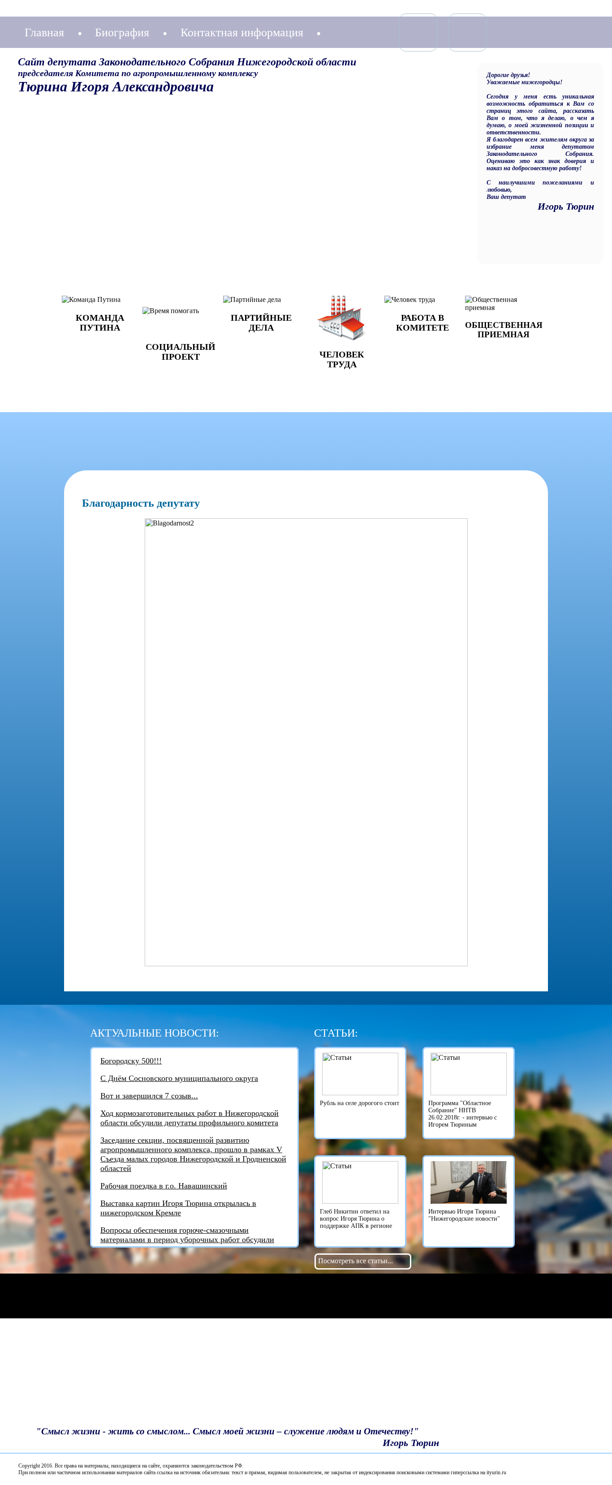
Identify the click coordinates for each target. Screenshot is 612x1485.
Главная (44, 32)
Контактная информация (242, 32)
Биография (122, 32)
